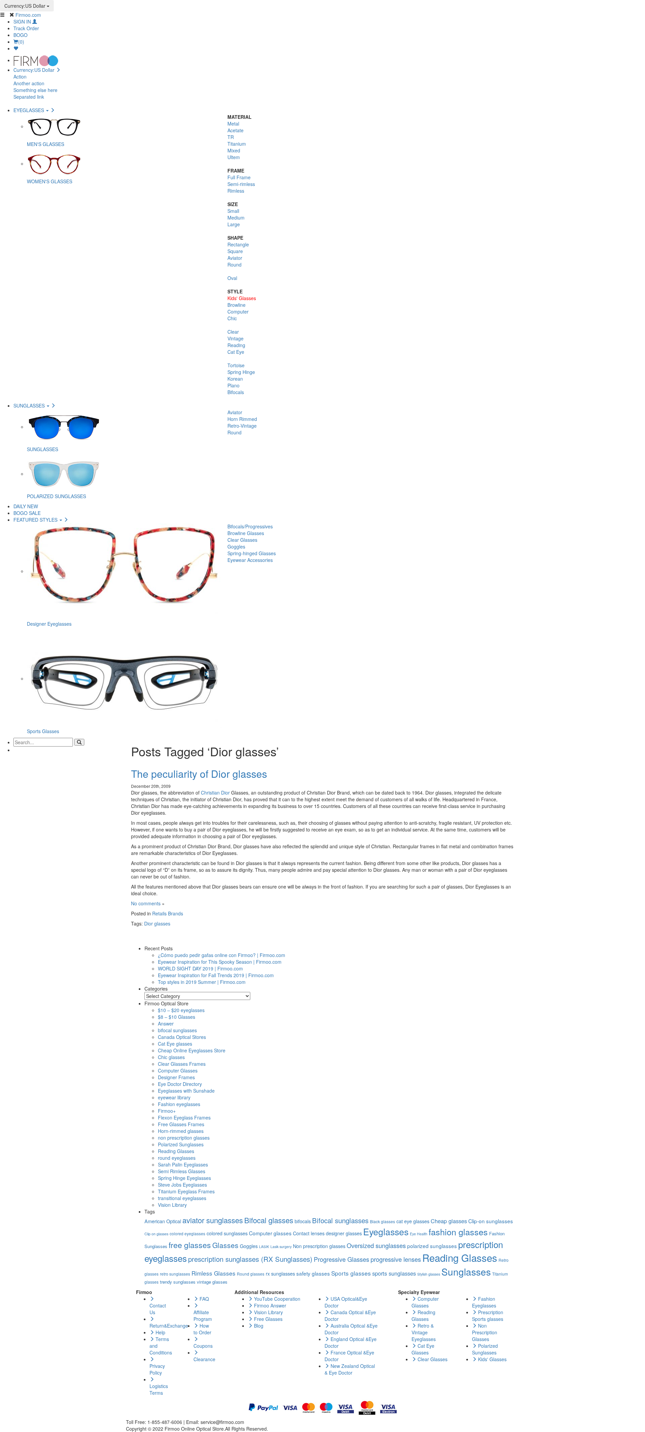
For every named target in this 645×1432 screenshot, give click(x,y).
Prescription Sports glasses (487, 1315)
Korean (235, 378)
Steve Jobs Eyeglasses (182, 1184)
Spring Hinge (241, 372)
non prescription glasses (184, 1137)
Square (235, 251)
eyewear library (174, 1097)
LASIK (264, 1246)
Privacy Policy (157, 1369)
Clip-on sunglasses (490, 1221)
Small (233, 210)
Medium (236, 217)
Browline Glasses (245, 533)
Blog (258, 1325)
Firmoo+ (167, 1110)
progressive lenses (396, 1259)
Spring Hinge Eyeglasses (184, 1178)
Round (234, 264)
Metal (233, 123)
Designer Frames (176, 1077)
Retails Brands (167, 913)
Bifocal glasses (268, 1220)
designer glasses (344, 1233)
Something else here (35, 90)
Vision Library (172, 1204)
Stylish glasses (428, 1274)
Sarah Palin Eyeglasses (183, 1164)
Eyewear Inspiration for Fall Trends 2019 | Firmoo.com (216, 975)
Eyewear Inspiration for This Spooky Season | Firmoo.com (220, 961)
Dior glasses (157, 923)
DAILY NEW (25, 506)
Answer (166, 1023)
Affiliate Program (203, 1315)
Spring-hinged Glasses (251, 553)
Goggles (236, 546)
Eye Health (418, 1233)
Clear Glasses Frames (182, 1063)
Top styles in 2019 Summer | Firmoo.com (202, 981)
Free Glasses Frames (181, 1124)
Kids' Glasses (241, 298)
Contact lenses (309, 1233)
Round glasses (250, 1274)
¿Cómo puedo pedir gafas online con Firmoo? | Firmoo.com (221, 955)
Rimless (235, 190)
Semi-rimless (241, 184)
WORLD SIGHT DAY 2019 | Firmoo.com (200, 968)
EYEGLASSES (29, 110)
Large (233, 224)
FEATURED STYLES (36, 519)
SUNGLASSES (29, 405)
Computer (238, 311)
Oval (232, 278)
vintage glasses (212, 1282)
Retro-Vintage (242, 425)
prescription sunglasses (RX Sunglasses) (250, 1259)
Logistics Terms (158, 1389)
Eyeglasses (385, 1231)
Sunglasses (466, 1271)
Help (159, 1332)
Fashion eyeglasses (179, 1104)
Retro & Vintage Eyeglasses (424, 1332)
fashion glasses (458, 1232)
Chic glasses (171, 1057)
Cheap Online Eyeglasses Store (191, 1050)
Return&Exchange (168, 1325)
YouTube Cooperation (276, 1298)
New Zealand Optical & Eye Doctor (350, 1369)
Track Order (26, 28)
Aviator (234, 257)
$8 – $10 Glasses (176, 1016)
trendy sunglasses (178, 1282)
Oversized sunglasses (376, 1245)
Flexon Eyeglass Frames (184, 1117)
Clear (233, 331)
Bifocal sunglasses (340, 1220)
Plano (233, 385)
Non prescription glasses (319, 1245)
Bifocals (235, 392)
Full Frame (239, 177)
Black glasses (382, 1221)
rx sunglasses (280, 1273)
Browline (236, 304)
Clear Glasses (242, 539)
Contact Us (157, 1309)
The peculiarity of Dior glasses (199, 773)
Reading (236, 345)
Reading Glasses (176, 1151)
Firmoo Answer (269, 1305)
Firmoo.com (28, 14)
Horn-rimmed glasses (181, 1131)
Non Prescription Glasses (484, 1332)
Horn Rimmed (242, 419)
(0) (21, 41)
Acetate (235, 130)
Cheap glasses (449, 1221)
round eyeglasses (177, 1157)
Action (20, 76)
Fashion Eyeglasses (484, 1302)
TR (230, 137)
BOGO (20, 35)
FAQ (203, 1298)
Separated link (28, 96)
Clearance (204, 1359)
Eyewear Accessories (250, 560)
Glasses (225, 1245)
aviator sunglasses (212, 1220)
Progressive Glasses (341, 1259)
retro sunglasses (175, 1274)
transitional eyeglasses (182, 1198)
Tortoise (236, 365)
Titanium (236, 143)
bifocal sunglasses (177, 1030)
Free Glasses (268, 1319)
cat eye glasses (412, 1221)
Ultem (233, 157)
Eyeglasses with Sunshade (186, 1090)
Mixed (233, 150)
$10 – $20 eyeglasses (181, 1010)
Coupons (203, 1345)
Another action (28, 83)
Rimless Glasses (213, 1273)
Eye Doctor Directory (180, 1084)
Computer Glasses (178, 1070)
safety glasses (313, 1273)
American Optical (162, 1221)
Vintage (235, 338)
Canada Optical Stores (182, 1037)
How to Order (202, 1329)
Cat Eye (235, 351)
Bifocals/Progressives (250, 526)
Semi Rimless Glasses (181, 1171)
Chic (232, 318)
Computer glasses (270, 1233)
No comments (146, 903)
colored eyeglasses (187, 1233)
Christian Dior (215, 792)
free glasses (190, 1244)
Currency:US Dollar (25, 5)
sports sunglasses (394, 1273)
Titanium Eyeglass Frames (186, 1191)
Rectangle (238, 244)
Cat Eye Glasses (423, 1349)
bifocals (303, 1221)
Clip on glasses (156, 1233)
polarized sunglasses (432, 1245)
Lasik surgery (281, 1246)
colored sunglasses (227, 1233)
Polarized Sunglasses (181, 1144)
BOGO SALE (27, 513)
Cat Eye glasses (175, 1043)
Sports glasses (351, 1273)
